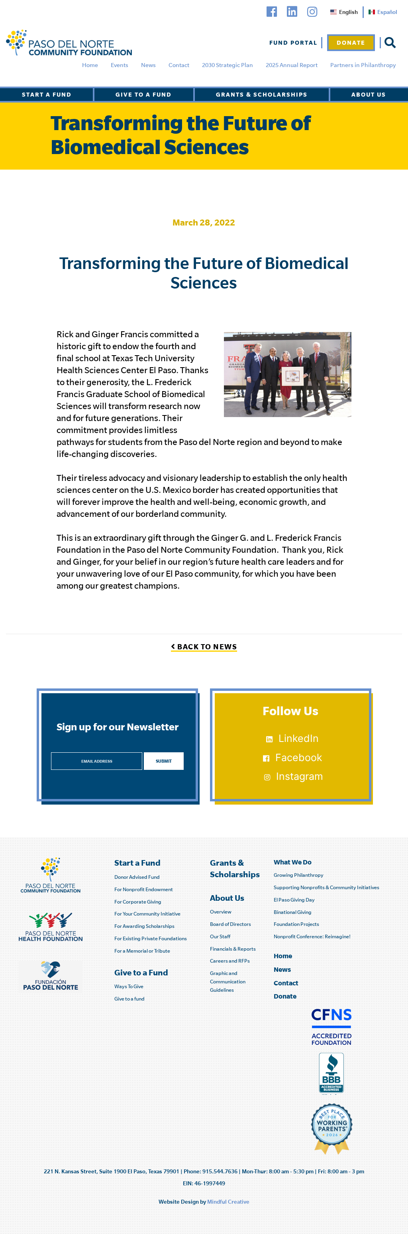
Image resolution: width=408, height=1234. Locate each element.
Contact (179, 65)
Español (387, 12)
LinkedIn (299, 738)
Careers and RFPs (230, 961)
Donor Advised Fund (137, 877)
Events (119, 65)
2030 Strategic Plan (227, 65)
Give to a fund (129, 999)
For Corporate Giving (137, 902)
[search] (390, 42)
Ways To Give (128, 986)
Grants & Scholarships (262, 94)
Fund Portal (293, 42)
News (148, 65)
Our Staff (220, 936)
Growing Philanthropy (299, 875)
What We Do (293, 862)
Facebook (298, 757)
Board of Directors (230, 924)
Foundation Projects (296, 924)
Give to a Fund (144, 94)
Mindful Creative (228, 1201)
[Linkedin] (292, 12)
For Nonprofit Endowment (143, 889)
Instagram (299, 776)
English (348, 12)
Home (90, 65)
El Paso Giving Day (294, 900)
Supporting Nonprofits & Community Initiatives (326, 887)
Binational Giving (293, 912)
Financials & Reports (233, 949)
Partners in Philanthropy (363, 65)
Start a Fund (47, 94)
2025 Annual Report (292, 65)
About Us (368, 94)
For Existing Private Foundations (150, 938)
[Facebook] (272, 12)
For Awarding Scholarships (144, 926)
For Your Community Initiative (147, 914)
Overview (220, 912)
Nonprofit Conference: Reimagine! (312, 936)
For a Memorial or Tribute (142, 951)
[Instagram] (312, 12)
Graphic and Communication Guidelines (227, 981)
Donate (351, 42)
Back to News (206, 647)
